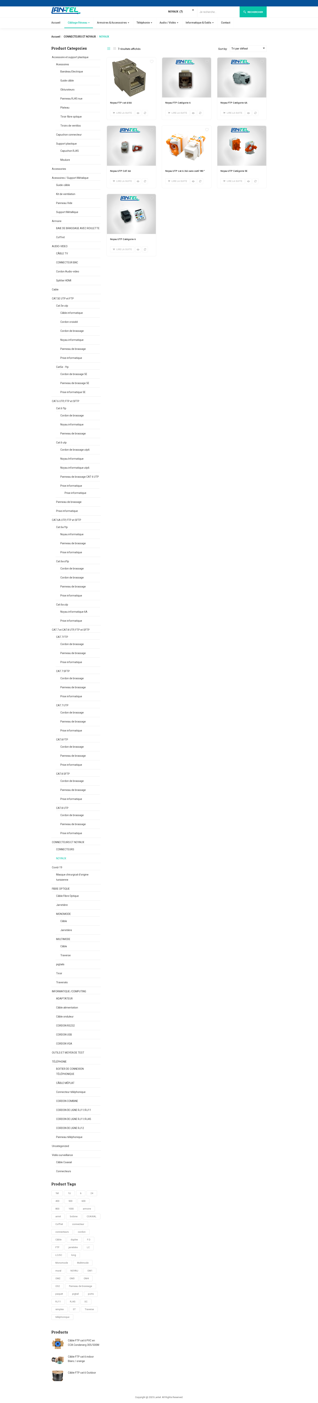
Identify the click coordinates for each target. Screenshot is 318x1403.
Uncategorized (60, 1146)
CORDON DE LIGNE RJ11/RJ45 (73, 1119)
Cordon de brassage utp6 (75, 449)
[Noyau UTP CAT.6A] (131, 127)
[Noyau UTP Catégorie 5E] (241, 127)
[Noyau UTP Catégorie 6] (131, 196)
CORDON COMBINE (67, 1101)
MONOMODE (63, 913)
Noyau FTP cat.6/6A (121, 102)
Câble (63, 921)
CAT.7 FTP (62, 636)
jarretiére (73, 1247)
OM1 (89, 1270)
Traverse (65, 955)
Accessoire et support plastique (70, 57)
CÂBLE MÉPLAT (65, 1082)
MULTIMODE (63, 939)
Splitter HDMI (63, 280)
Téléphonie (143, 22)
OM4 (86, 1278)
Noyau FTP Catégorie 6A (233, 102)
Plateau (64, 107)
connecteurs (62, 1231)
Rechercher (255, 12)
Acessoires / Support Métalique (70, 177)
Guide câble (67, 80)
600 (83, 1201)
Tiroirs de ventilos (70, 125)
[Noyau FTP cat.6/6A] (131, 59)
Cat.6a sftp (62, 561)
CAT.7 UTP (62, 705)
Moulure (65, 159)
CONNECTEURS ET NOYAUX (80, 36)
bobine (73, 1216)
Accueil (55, 22)
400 (57, 1201)
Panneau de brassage (73, 348)
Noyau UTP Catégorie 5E (233, 171)
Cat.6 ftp (61, 408)
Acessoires (62, 64)
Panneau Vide (64, 203)
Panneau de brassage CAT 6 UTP (79, 476)
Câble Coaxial (64, 1162)
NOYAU (74, 1270)
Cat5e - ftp (62, 366)
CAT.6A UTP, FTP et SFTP (66, 519)
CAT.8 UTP (62, 808)
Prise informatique (71, 357)
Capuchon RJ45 (69, 150)
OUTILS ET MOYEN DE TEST (68, 1052)
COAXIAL (91, 1216)
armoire (87, 1208)
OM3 (72, 1278)
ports (91, 1293)
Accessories (59, 168)
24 (92, 1193)
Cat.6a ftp (62, 527)
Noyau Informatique (72, 458)
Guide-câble (63, 185)
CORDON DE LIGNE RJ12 (70, 1128)
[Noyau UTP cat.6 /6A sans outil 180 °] (186, 127)
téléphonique (62, 1317)
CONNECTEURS (65, 849)
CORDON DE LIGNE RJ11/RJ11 (73, 1110)
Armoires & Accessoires (112, 22)
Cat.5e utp (62, 305)
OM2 (57, 1278)
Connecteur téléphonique (71, 1092)
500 (70, 1201)
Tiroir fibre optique (71, 116)
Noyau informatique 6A (73, 611)
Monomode (61, 1262)
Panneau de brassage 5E (74, 383)
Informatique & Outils (199, 22)
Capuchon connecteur (69, 134)
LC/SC (58, 1255)
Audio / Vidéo (168, 22)
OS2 (57, 1286)
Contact (225, 22)
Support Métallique (67, 212)
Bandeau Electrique (71, 71)
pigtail (75, 1293)
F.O (88, 1239)
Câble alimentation (67, 1007)
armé (58, 1216)
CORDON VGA (64, 1043)
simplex (59, 1309)
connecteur (78, 1224)
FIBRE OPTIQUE (61, 888)
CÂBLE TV (62, 253)
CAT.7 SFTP (63, 671)
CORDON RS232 (65, 1025)
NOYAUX (61, 858)
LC (88, 1247)
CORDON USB (64, 1034)
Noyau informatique (72, 339)
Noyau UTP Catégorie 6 (123, 239)
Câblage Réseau (78, 22)
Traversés (62, 982)
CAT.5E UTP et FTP (63, 298)
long (73, 1255)
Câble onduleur (65, 1016)
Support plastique (66, 143)
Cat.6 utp (61, 442)
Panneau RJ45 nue (71, 98)
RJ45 (72, 1301)
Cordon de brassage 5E (73, 374)
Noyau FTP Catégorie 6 (177, 102)
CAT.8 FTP (62, 739)
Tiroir (59, 973)
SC (85, 1301)
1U (69, 1193)
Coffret (60, 237)
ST (74, 1309)
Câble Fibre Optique (67, 895)
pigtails (60, 964)
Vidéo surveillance (62, 1155)
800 (57, 1208)
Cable (55, 289)
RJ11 (58, 1301)
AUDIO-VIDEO (60, 246)
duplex (74, 1239)
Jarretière (62, 904)
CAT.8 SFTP (63, 773)
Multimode (83, 1262)
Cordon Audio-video (67, 271)
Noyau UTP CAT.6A (120, 171)
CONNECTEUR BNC (67, 262)
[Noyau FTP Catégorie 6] (186, 59)
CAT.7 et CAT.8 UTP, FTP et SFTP (71, 629)
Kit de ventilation (65, 194)
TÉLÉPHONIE (59, 1061)
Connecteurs (63, 1171)
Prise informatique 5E (73, 392)
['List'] (114, 49)
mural (58, 1270)
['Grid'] (109, 49)
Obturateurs (67, 89)
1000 (71, 1208)
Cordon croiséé (69, 321)
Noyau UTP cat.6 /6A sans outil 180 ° (185, 171)
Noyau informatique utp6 (74, 467)
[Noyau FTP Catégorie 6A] (241, 59)
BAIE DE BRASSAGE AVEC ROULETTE (78, 228)
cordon (82, 1231)
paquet (59, 1293)
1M (57, 1193)
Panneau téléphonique (69, 1137)
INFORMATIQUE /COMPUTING (69, 991)
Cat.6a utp (62, 604)
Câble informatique (71, 312)
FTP (57, 1247)
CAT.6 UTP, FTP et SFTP (65, 401)
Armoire (56, 221)
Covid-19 (57, 867)
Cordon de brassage (72, 330)
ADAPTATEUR (64, 998)
